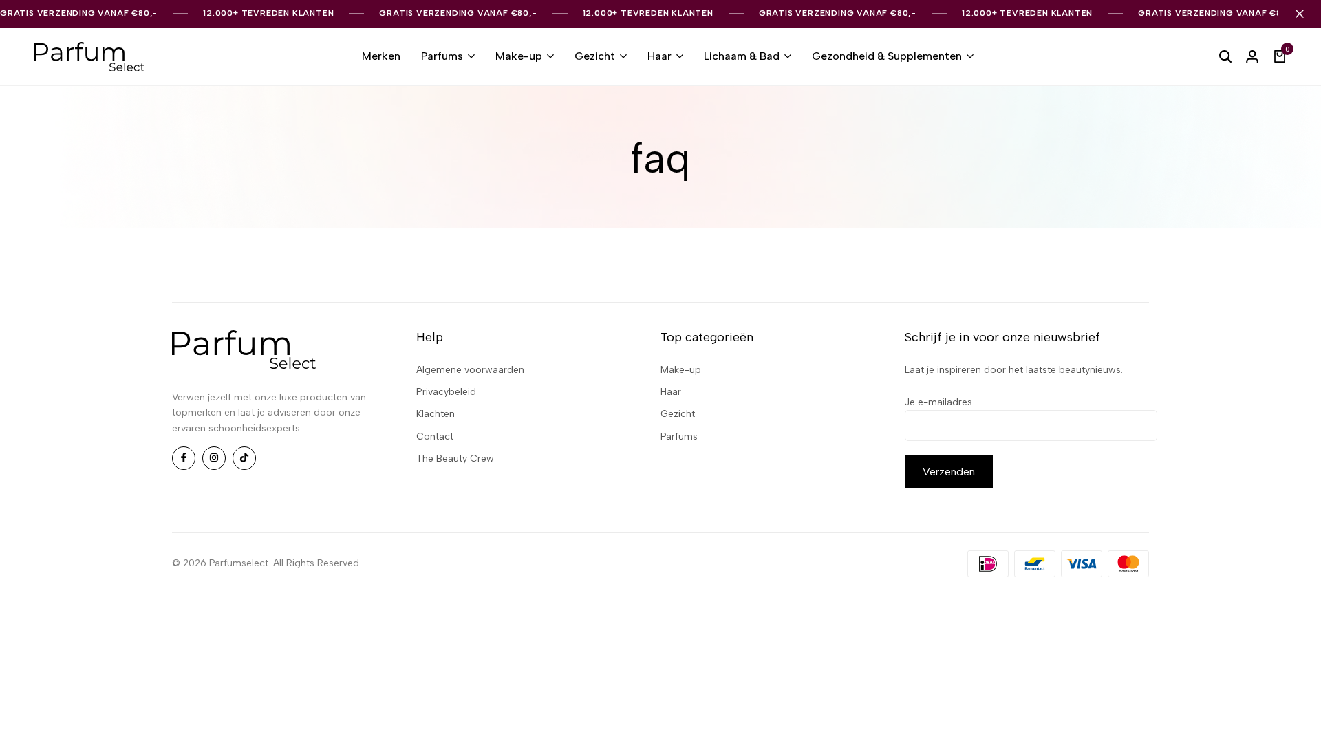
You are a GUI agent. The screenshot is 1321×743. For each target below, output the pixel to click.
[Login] (1252, 56)
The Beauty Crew (455, 458)
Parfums (442, 56)
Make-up (518, 56)
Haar (659, 56)
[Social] (183, 458)
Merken (381, 56)
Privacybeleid (446, 392)
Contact (434, 436)
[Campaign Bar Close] (1299, 14)
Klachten (435, 414)
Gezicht (594, 56)
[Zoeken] (1225, 56)
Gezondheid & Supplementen (887, 56)
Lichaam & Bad (742, 56)
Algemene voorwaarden (470, 370)
